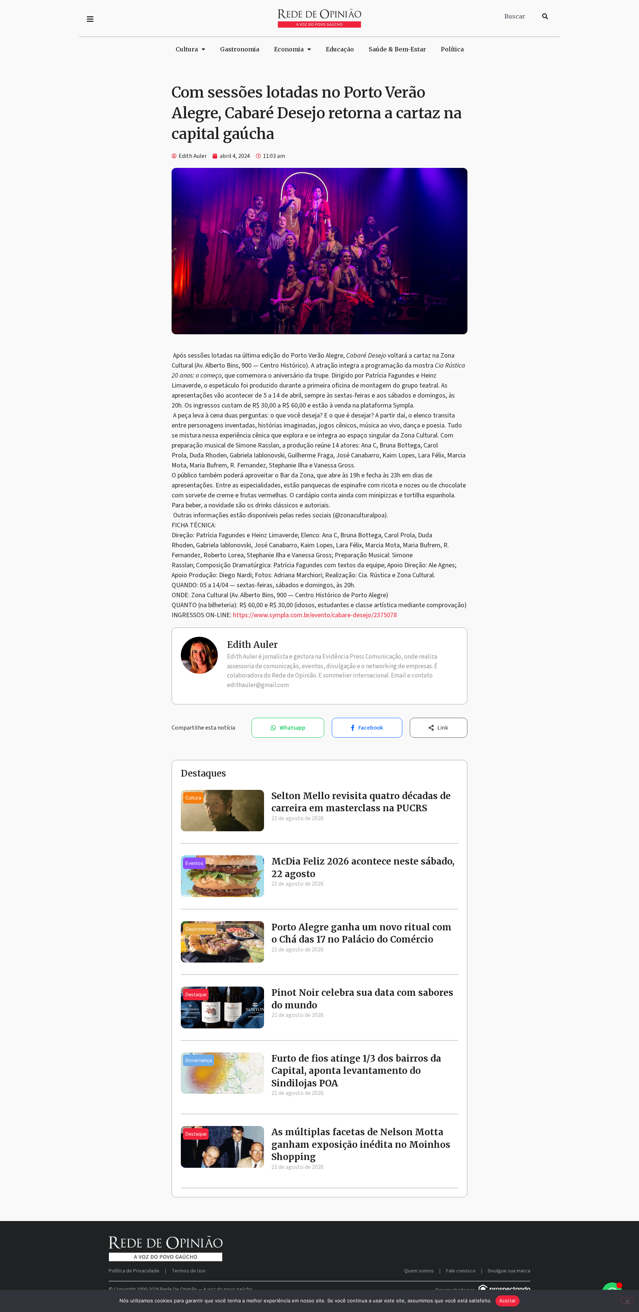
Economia (289, 49)
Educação (340, 49)
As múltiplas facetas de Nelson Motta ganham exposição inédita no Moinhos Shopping (360, 1144)
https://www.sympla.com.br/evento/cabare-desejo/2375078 (315, 615)
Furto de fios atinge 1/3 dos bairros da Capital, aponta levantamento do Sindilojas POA (356, 1071)
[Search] (545, 16)
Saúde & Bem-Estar (397, 49)
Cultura (187, 49)
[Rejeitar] (627, 1300)
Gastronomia (239, 49)
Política (452, 49)
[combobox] (519, 16)
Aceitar (507, 1300)
